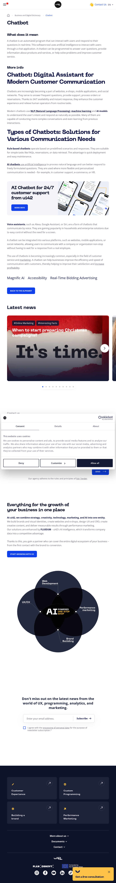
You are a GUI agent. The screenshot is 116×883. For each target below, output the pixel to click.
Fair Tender (81, 478)
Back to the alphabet (21, 290)
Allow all (95, 463)
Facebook (45, 873)
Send (97, 471)
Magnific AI (15, 277)
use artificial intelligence (33, 164)
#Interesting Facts (47, 323)
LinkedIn (62, 873)
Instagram (37, 873)
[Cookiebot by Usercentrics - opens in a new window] (100, 418)
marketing (25, 259)
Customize (56, 463)
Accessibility (37, 277)
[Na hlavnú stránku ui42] (58, 4)
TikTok (70, 873)
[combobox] (110, 4)
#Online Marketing (24, 323)
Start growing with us (22, 554)
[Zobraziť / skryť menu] (5, 4)
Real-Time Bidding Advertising (73, 277)
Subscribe (82, 718)
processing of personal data (56, 727)
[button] (42, 386)
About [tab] (96, 426)
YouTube (53, 873)
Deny (21, 463)
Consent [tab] (20, 426)
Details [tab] (58, 426)
